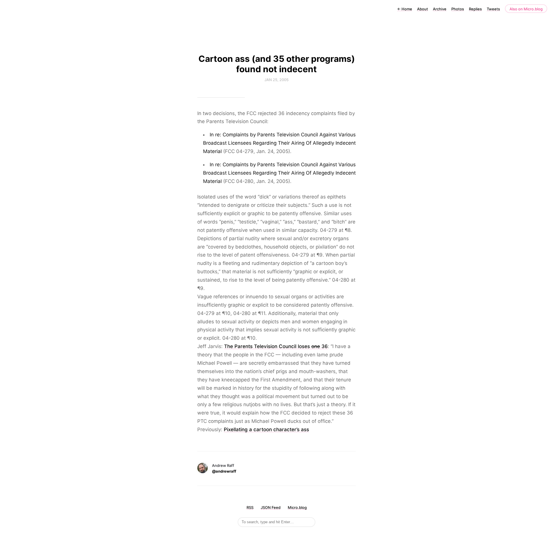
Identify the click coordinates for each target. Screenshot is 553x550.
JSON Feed (271, 507)
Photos (457, 9)
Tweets (493, 9)
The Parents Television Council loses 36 (276, 346)
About (422, 9)
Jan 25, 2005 (276, 79)
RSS (250, 507)
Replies (475, 9)
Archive (439, 9)
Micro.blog (297, 507)
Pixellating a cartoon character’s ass (266, 429)
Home (404, 9)
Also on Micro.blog (526, 9)
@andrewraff (224, 471)
